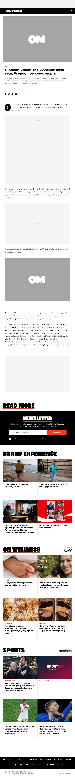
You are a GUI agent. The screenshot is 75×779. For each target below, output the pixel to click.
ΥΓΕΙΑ (7, 580)
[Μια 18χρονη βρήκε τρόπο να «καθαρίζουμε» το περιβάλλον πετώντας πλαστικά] (55, 566)
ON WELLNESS (21, 550)
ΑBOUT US (33, 760)
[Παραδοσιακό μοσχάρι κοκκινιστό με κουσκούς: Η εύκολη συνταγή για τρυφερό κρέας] (20, 609)
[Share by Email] (16, 94)
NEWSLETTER (53, 764)
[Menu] (3, 11)
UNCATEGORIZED (46, 680)
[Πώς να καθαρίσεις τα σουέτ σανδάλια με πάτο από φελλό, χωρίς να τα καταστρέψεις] (55, 609)
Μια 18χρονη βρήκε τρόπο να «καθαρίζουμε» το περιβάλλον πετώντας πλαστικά (53, 585)
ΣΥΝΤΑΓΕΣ (9, 623)
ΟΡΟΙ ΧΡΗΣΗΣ (45, 760)
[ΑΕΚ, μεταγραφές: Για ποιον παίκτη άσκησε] (20, 667)
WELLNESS (43, 580)
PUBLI (7, 66)
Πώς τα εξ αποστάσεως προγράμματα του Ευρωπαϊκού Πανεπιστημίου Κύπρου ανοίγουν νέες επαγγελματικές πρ (19, 530)
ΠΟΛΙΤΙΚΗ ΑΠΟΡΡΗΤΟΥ (63, 760)
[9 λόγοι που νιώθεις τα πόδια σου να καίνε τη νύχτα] (20, 566)
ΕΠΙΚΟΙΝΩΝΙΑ (8, 760)
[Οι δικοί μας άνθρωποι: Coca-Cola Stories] (55, 511)
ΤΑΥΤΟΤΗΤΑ (21, 760)
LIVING (42, 623)
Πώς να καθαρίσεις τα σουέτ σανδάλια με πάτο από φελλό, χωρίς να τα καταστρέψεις (53, 628)
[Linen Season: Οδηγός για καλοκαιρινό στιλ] (20, 470)
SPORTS (14, 650)
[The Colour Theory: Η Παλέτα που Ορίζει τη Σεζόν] (55, 470)
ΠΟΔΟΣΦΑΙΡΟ (10, 680)
